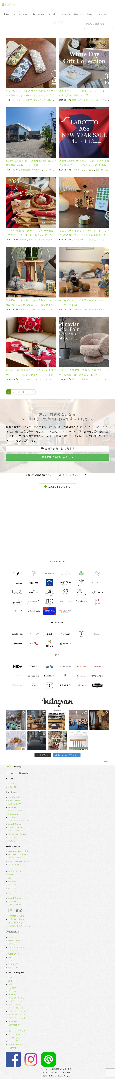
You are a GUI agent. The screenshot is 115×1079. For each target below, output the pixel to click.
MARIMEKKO (14, 797)
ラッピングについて (17, 1015)
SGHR (11, 784)
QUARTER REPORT (17, 854)
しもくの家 (13, 1041)
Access (91, 14)
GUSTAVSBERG (15, 811)
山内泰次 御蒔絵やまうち (19, 926)
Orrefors (12, 807)
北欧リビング (102, 379)
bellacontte (13, 968)
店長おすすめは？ (16, 1005)
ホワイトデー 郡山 (16, 1001)
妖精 (34, 310)
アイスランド (24, 310)
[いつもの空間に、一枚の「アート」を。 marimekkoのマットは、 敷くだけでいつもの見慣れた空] (57, 720)
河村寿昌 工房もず (16, 923)
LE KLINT (13, 838)
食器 (10, 984)
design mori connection (18, 861)
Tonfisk (11, 817)
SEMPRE (12, 787)
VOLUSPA (13, 902)
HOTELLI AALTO (16, 1034)
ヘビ (31, 240)
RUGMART (13, 964)
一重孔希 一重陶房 (16, 919)
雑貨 (10, 981)
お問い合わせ (14, 1025)
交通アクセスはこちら (58, 448)
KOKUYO (12, 961)
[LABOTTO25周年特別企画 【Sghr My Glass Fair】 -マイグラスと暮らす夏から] (16, 740)
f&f (10, 878)
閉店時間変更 (24, 170)
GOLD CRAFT (14, 871)
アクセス (12, 991)
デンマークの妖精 (96, 310)
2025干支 (23, 240)
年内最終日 (37, 170)
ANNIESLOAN (15, 905)
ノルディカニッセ (79, 310)
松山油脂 (12, 881)
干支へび (99, 170)
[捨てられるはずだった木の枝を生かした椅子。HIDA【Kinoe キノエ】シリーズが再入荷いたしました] (36, 720)
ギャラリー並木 (15, 1044)
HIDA (11, 937)
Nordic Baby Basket (17, 834)
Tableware (38, 14)
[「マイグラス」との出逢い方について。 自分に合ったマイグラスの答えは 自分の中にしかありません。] (16, 720)
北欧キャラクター (55, 100)
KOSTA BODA (14, 804)
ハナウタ (12, 888)
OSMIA (11, 841)
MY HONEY (13, 864)
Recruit (78, 14)
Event (52, 14)
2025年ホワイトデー (81, 100)
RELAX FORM (15, 951)
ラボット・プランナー (17, 1031)
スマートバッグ (40, 379)
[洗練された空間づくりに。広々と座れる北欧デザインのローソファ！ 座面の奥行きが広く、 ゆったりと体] (36, 740)
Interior (23, 14)
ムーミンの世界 (25, 100)
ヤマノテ (12, 885)
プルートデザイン (79, 240)
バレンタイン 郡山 (16, 998)
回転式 (92, 240)
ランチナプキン (25, 379)
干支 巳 (90, 170)
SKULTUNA (13, 831)
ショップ (47, 170)
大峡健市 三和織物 (16, 916)
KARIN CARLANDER (18, 821)
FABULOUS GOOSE (17, 827)
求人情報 (12, 988)
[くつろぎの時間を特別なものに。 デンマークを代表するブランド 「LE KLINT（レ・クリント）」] (99, 720)
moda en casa (14, 941)
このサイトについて (17, 1018)
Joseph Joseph (14, 824)
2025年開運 (39, 240)
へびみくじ (76, 170)
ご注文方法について (17, 1011)
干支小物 (50, 240)
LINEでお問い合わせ (58, 457)
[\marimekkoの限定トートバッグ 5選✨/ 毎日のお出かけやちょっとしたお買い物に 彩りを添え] (57, 740)
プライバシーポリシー (17, 1021)
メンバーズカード (16, 1008)
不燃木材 (12, 1048)
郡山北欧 (76, 379)
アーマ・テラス (15, 1038)
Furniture (9, 14)
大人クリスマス (54, 310)
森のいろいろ (39, 100)
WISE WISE (13, 954)
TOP (9, 767)
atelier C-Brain (14, 858)
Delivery (104, 14)
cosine (11, 875)
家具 (10, 978)
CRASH (11, 944)
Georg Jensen (14, 801)
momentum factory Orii (18, 851)
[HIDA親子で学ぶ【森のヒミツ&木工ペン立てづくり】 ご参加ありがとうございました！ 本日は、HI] (78, 720)
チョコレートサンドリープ (103, 100)
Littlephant (13, 814)
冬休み (56, 170)
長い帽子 (41, 310)
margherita (13, 957)
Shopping (64, 14)
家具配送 (12, 994)
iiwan (10, 868)
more (106, 762)
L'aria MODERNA (16, 947)
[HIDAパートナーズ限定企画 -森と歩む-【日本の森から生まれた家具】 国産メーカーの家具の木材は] (78, 740)
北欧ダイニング (88, 379)
